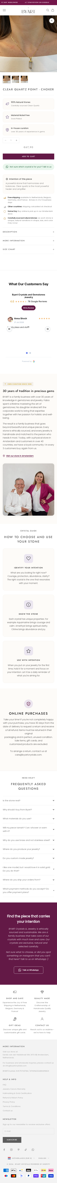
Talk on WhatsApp (31, 970)
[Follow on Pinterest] (18, 1149)
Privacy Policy (9, 1102)
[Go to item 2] (15, 79)
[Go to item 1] (7, 79)
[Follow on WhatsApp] (33, 1149)
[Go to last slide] (9, 329)
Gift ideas (15, 1025)
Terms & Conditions (11, 1106)
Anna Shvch (20, 318)
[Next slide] (47, 329)
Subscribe (12, 1140)
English (42, 1158)
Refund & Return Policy (13, 1097)
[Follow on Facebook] (4, 1149)
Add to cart (28, 156)
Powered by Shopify (40, 1164)
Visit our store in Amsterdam (20, 455)
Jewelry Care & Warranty (14, 1089)
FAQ (4, 1084)
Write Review (28, 308)
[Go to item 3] (24, 79)
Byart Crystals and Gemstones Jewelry (28, 296)
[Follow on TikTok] (25, 1149)
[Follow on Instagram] (11, 1149)
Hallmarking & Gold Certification (17, 1093)
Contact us (42, 1025)
